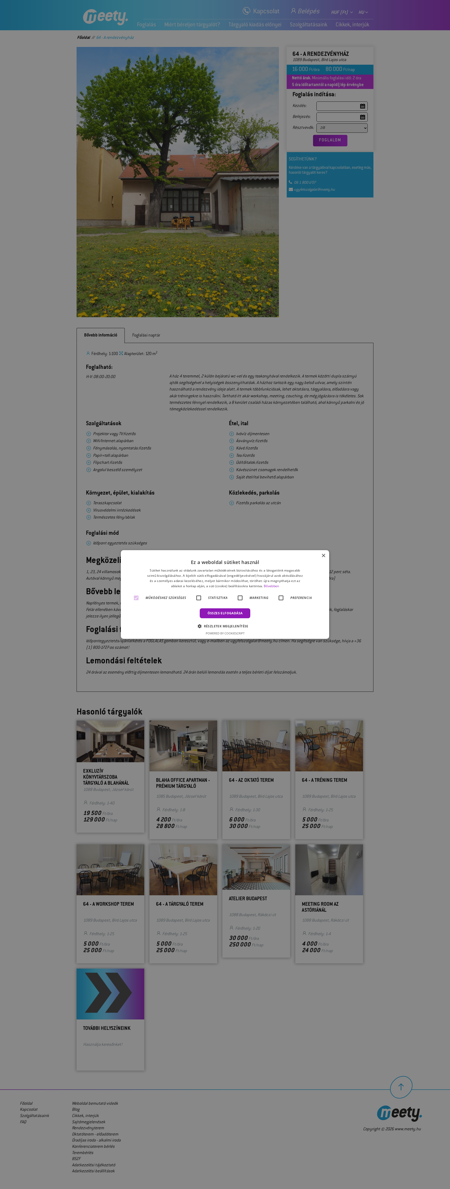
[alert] (225, 594)
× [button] (323, 556)
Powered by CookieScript (225, 633)
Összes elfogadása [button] (225, 613)
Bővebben (271, 586)
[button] (225, 626)
